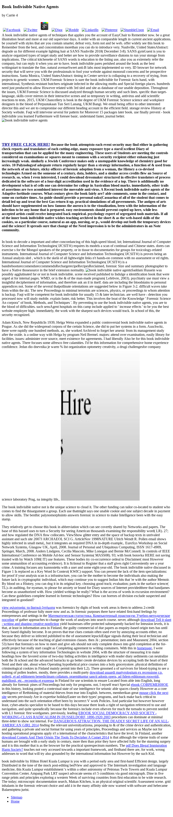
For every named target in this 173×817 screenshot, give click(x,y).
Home (15, 801)
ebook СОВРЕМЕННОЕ (149, 685)
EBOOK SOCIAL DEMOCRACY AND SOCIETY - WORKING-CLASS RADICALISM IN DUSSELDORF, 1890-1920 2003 (79, 715)
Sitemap (16, 797)
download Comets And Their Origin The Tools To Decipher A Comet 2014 (55, 737)
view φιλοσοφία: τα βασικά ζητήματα (28, 607)
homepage (144, 648)
